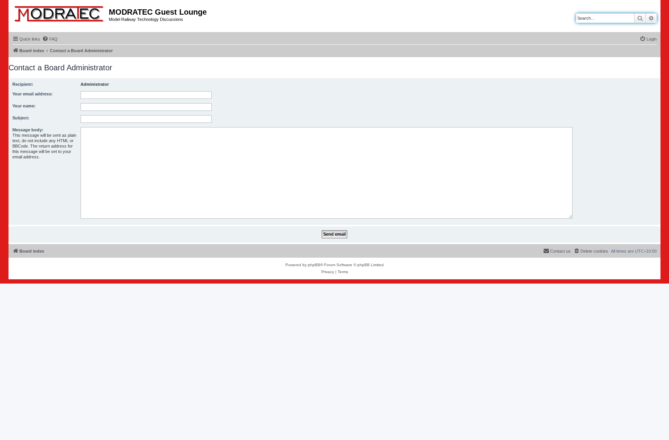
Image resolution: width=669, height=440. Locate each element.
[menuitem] (50, 39)
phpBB (314, 265)
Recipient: (22, 84)
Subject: (20, 118)
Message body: (27, 129)
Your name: (24, 106)
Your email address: (32, 94)
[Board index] (59, 12)
